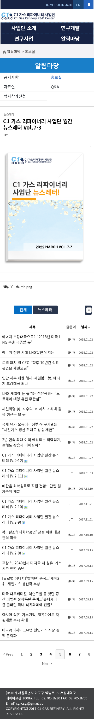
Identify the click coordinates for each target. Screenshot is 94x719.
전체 (23, 309)
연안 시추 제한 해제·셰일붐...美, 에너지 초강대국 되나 (31, 380)
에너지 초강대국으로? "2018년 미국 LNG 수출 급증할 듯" (31, 339)
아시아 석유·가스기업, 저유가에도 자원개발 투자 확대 (30, 617)
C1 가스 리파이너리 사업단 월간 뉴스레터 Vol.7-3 (37, 124)
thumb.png (24, 286)
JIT (6, 135)
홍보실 (56, 77)
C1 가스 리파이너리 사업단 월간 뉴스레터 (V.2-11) (30, 473)
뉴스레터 (45, 309)
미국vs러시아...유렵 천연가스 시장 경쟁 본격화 (31, 632)
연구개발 (70, 28)
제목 (32, 326)
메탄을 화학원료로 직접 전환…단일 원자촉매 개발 (31, 488)
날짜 (84, 326)
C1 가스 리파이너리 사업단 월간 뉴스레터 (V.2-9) (30, 519)
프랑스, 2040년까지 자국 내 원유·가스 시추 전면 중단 (32, 565)
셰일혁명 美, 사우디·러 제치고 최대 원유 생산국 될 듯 (31, 411)
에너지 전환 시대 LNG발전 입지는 (28, 352)
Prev (9, 654)
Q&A (55, 86)
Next (46, 664)
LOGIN (59, 4)
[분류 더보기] (89, 310)
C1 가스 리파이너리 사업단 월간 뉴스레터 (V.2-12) (30, 457)
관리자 (71, 339)
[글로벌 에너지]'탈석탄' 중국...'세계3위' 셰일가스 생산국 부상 (30, 581)
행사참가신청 (15, 96)
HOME (49, 4)
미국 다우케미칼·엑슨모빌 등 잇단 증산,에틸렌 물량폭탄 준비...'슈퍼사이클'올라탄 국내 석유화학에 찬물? (30, 599)
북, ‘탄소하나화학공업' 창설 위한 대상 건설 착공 (31, 534)
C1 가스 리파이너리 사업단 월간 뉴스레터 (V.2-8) (30, 550)
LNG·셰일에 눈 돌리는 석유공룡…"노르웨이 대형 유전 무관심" (31, 396)
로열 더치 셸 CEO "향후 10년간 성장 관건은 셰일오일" (30, 365)
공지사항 (11, 77)
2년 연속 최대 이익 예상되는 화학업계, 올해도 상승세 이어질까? (31, 442)
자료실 (9, 86)
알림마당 (70, 38)
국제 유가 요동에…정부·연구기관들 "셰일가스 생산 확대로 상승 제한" (29, 427)
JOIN (69, 4)
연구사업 (23, 38)
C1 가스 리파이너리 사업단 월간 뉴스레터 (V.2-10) (30, 504)
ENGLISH (78, 5)
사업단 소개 (23, 28)
